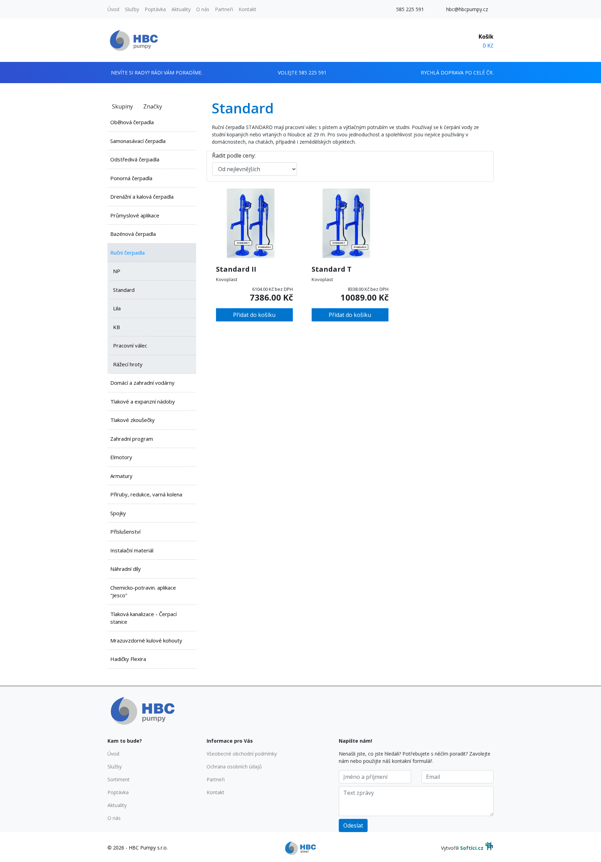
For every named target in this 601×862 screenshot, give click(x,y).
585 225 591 (410, 9)
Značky (152, 106)
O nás (202, 9)
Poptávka (155, 9)
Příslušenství (125, 531)
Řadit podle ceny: (234, 155)
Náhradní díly (125, 568)
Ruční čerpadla (127, 252)
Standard (124, 289)
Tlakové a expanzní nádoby (142, 401)
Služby (132, 9)
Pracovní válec (130, 345)
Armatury (121, 475)
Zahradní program (131, 438)
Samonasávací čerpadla (138, 140)
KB (116, 327)
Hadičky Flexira (128, 658)
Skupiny (122, 106)
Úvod (113, 9)
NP (116, 271)
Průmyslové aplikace (134, 215)
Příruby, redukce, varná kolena (146, 494)
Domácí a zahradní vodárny (142, 382)
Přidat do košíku (254, 315)
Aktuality (181, 9)
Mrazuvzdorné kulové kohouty (146, 640)
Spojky (118, 513)
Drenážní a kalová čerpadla (142, 196)
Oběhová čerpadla (132, 122)
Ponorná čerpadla (131, 178)
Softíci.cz (471, 848)
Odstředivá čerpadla (134, 159)
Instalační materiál (131, 550)
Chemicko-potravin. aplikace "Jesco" (143, 591)
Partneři (224, 9)
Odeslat (353, 825)
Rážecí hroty (128, 364)
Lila (117, 308)
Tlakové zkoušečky (132, 419)
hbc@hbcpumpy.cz (467, 9)
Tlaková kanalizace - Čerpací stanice (143, 617)
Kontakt (247, 9)
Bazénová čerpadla (133, 233)
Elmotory (121, 457)
